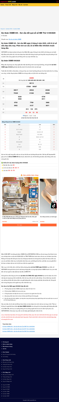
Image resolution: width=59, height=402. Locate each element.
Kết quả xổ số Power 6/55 (8, 362)
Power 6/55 (8, 4)
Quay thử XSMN (6, 387)
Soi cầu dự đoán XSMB (15, 39)
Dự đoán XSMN (6, 393)
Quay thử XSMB (6, 384)
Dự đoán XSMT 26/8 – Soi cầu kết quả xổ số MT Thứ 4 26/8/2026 (19, 329)
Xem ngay (19, 225)
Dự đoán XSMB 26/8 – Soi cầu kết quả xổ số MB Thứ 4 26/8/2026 (19, 326)
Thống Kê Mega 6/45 (7, 377)
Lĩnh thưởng (5, 356)
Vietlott (2, 4)
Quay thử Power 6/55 (7, 369)
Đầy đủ (26, 115)
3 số (34, 115)
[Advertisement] (29, 17)
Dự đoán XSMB (6, 391)
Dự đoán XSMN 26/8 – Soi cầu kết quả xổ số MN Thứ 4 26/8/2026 (19, 331)
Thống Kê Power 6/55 (7, 364)
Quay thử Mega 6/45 (7, 381)
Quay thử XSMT (6, 389)
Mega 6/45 (14, 4)
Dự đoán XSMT (6, 396)
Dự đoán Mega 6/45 (7, 379)
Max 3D (20, 4)
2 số (30, 115)
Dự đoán (25, 4)
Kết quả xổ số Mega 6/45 (8, 374)
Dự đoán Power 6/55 (7, 366)
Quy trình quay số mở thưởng (9, 354)
